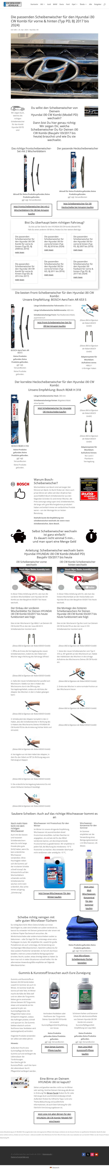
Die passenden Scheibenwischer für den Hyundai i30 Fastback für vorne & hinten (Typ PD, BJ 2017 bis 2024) (83, 267)
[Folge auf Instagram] (92, 1154)
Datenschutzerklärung (20, 1157)
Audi (49, 4)
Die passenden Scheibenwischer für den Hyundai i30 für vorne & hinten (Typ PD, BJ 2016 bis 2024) (54, 241)
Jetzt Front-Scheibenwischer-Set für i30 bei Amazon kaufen (54, 324)
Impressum (47, 1154)
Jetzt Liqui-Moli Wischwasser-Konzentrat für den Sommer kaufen (89, 897)
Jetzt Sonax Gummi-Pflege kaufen (54, 1048)
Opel (73, 4)
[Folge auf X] (88, 1154)
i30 (37, 30)
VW (41, 4)
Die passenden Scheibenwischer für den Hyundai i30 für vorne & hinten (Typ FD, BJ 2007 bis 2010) (83, 241)
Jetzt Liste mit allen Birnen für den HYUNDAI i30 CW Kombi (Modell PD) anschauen (54, 1118)
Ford (68, 4)
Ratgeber (97, 4)
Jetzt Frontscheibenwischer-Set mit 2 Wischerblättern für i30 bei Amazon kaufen (31, 210)
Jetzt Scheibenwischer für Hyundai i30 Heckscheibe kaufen (54, 410)
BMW (55, 4)
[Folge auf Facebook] (83, 1154)
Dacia (62, 4)
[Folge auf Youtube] (96, 1154)
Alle (90, 4)
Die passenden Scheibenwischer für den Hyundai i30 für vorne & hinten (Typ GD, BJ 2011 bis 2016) (54, 266)
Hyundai (33, 30)
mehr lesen (19, 252)
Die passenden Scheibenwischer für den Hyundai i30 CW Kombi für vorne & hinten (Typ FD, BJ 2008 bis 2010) (25, 242)
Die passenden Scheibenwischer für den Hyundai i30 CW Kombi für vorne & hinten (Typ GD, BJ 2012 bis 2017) (25, 270)
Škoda (82, 4)
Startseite (34, 4)
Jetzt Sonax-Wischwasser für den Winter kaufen (54, 895)
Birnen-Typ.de (52, 1093)
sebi (15, 30)
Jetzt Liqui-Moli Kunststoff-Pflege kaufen (85, 1050)
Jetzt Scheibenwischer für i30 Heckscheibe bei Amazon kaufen (78, 205)
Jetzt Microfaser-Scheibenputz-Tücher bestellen (82, 959)
